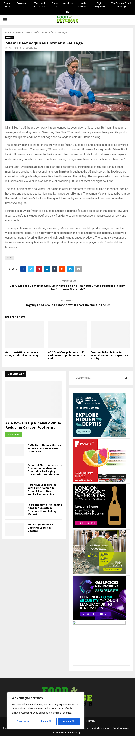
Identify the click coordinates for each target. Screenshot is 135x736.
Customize (23, 721)
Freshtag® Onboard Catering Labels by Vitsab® (40, 527)
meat (9, 258)
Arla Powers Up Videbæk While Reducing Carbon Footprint (33, 425)
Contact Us (55, 5)
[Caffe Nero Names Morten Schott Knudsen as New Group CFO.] (14, 450)
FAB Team (13, 48)
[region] (45, 710)
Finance (9, 38)
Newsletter (68, 3)
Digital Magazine (100, 5)
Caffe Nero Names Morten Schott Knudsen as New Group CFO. (44, 448)
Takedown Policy (22, 5)
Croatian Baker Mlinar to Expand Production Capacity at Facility (110, 355)
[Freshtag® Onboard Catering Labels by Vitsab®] (14, 529)
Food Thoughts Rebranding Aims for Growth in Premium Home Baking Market (45, 509)
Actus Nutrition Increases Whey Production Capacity (22, 353)
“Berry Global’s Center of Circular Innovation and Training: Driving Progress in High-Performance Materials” (67, 287)
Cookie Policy (7, 5)
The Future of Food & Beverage (121, 5)
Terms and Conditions (39, 5)
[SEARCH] (126, 377)
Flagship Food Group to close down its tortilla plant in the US (67, 305)
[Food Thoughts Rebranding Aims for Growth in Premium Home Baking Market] (14, 509)
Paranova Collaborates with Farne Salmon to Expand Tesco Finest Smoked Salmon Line (42, 489)
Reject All (46, 721)
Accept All (69, 721)
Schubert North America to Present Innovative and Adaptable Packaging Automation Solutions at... (45, 469)
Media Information (83, 5)
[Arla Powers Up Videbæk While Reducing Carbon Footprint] (33, 399)
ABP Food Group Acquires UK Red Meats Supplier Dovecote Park (66, 355)
